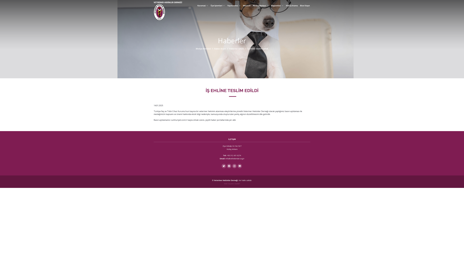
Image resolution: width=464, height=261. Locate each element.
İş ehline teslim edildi (257, 48)
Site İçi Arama (292, 6)
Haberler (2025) (236, 48)
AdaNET (237, 184)
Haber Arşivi (220, 48)
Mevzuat (246, 6)
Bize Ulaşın (305, 6)
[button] (203, 6)
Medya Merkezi (203, 48)
